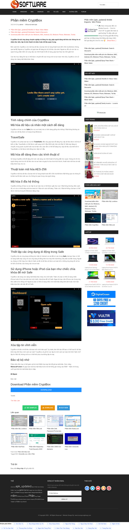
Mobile (36, 492)
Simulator (38, 499)
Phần (33, 454)
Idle (39, 490)
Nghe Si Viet (114, 524)
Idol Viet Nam (101, 524)
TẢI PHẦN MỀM (29, 4)
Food (18, 490)
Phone (22, 496)
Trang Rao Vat (105, 528)
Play (36, 496)
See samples (32, 408)
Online (19, 496)
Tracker (12, 501)
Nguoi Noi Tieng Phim (43, 528)
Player (39, 496)
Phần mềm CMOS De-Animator (54, 448)
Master (26, 492)
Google (30, 490)
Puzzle (13, 499)
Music (40, 492)
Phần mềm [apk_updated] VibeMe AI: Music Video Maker (29, 30)
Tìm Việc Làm (15, 401)
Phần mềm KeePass (17, 447)
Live (26, 454)
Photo (26, 496)
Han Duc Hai (78, 528)
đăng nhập (20, 468)
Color (38, 487)
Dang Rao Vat (92, 528)
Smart (42, 499)
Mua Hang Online (53, 524)
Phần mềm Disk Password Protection (54, 430)
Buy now (64, 408)
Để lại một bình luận (31, 24)
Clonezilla (21, 454)
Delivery (42, 487)
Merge (33, 492)
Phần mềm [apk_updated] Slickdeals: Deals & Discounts (29, 32)
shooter (28, 499)
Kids (41, 490)
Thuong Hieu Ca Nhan (24, 528)
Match (29, 492)
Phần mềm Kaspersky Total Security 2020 (36, 448)
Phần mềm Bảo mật (24, 452)
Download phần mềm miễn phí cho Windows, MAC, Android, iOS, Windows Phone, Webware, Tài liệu (43, 35)
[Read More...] (111, 40)
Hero (33, 490)
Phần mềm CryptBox (91, 225)
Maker (18, 492)
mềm (29, 454)
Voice (21, 501)
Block (33, 487)
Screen (24, 499)
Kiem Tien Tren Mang (62, 528)
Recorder (21, 499)
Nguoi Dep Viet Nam (86, 524)
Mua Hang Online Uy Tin (35, 524)
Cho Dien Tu (18, 524)
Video (18, 501)
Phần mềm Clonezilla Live (71, 448)
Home (36, 490)
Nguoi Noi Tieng (69, 524)
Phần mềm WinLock (35, 429)
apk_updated (23, 486)
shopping (32, 499)
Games (26, 490)
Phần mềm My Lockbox (19, 429)
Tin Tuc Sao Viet (7, 528)
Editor (12, 490)
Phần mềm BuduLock (72, 429)
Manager (22, 492)
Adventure (13, 487)
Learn (12, 492)
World (24, 501)
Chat (35, 487)
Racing (17, 499)
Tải (15, 501)
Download (46, 390)
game (21, 490)
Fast (15, 490)
